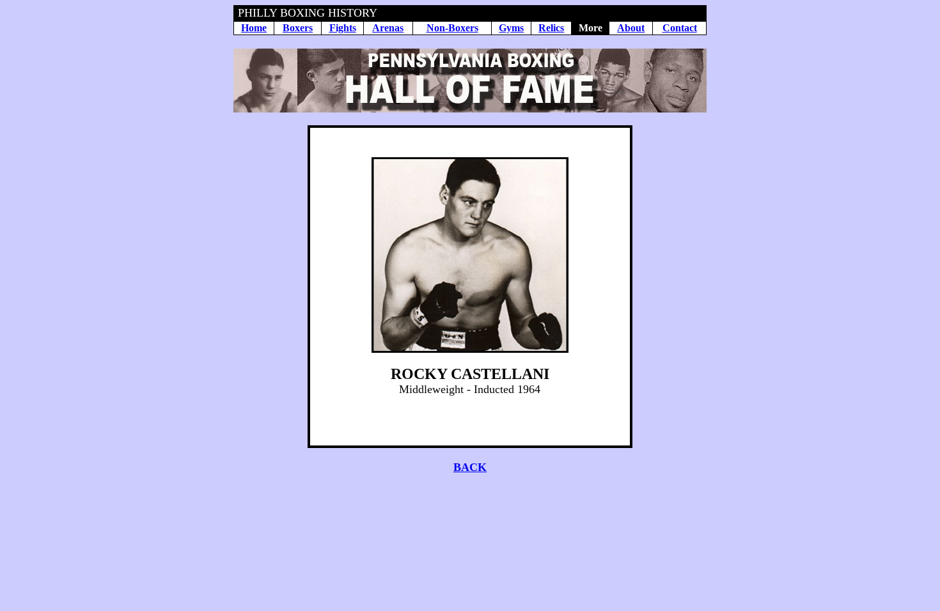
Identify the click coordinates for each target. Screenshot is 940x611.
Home (254, 27)
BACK (470, 467)
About (631, 27)
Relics (551, 27)
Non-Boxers (452, 27)
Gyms (511, 27)
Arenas (387, 27)
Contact (679, 27)
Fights (342, 27)
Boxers (298, 27)
